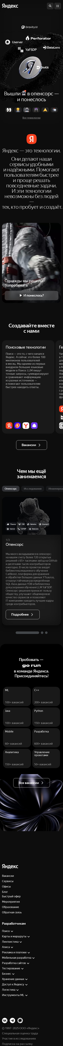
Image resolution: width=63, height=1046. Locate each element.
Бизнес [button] (6, 973)
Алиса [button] (6, 947)
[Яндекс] (10, 866)
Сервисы (7, 881)
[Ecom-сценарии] (17, 425)
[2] (42, 632)
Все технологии (31, 118)
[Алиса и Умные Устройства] (34, 425)
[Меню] (57, 6)
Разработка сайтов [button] (14, 963)
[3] (46, 632)
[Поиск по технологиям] (50, 6)
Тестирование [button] (11, 968)
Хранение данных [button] (13, 979)
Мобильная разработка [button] (16, 957)
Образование (10, 907)
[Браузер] (26, 425)
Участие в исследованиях (19, 1038)
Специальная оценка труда (20, 1033)
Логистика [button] (8, 989)
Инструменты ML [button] (13, 995)
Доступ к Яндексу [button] (13, 984)
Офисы (6, 886)
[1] (27, 632)
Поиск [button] (6, 931)
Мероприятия (11, 901)
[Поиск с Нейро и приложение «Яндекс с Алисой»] (9, 425)
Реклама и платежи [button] (14, 952)
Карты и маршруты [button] (14, 936)
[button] (10, 6)
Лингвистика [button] (10, 941)
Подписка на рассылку (17, 1043)
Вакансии (8, 875)
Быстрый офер (11, 896)
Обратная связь (12, 912)
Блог (5, 891)
